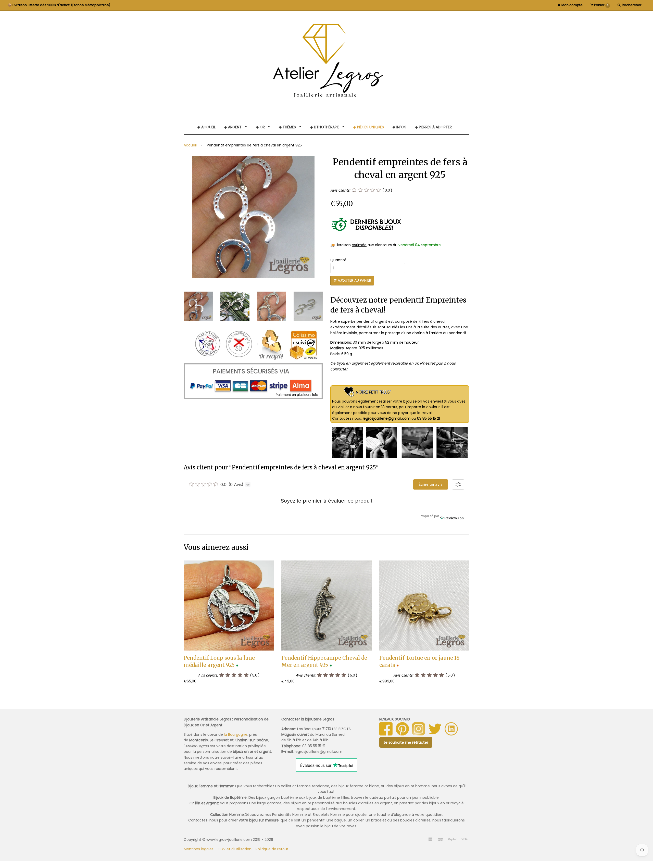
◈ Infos (399, 127)
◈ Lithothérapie (325, 127)
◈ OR (261, 127)
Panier (601, 5)
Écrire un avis (431, 484)
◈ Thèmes (288, 127)
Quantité (338, 260)
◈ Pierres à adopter (433, 127)
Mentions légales (199, 849)
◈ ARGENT (233, 127)
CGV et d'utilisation (235, 849)
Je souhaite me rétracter (405, 742)
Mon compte (572, 5)
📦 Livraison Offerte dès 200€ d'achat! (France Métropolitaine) (59, 5)
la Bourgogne (235, 734)
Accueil (190, 145)
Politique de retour (272, 849)
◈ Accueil (206, 127)
